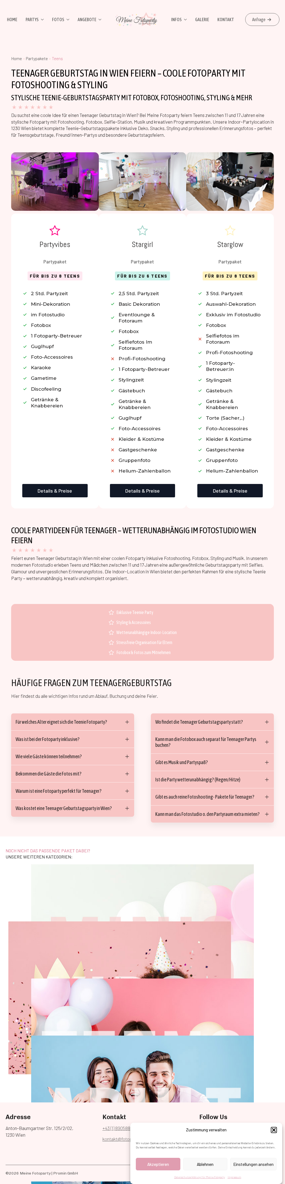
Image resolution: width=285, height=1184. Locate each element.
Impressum (234, 1177)
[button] (274, 1130)
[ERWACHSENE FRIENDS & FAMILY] (142, 1063)
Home (12, 19)
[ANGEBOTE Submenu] (99, 19)
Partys (32, 19)
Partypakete (37, 58)
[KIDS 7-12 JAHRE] (119, 949)
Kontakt (225, 19)
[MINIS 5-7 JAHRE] (142, 892)
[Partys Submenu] (42, 19)
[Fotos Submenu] (67, 19)
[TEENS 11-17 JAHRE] (142, 1006)
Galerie (202, 19)
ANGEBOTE (87, 19)
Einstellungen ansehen (253, 1164)
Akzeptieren (158, 1164)
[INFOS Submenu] (185, 19)
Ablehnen (205, 1164)
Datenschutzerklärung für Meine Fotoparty (199, 1177)
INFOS (176, 19)
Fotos (58, 19)
